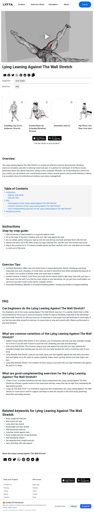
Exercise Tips (13, 198)
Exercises (36, 485)
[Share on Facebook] (8, 75)
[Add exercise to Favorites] (22, 102)
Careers (7, 497)
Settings (73, 506)
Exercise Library (37, 4)
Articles (35, 488)
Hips (17, 86)
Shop (34, 497)
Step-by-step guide (16, 195)
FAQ (7, 200)
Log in (85, 4)
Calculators (53, 4)
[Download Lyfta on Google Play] (55, 138)
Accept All (85, 506)
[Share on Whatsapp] (16, 75)
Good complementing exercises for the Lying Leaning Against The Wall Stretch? (40, 209)
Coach (35, 494)
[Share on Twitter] (12, 75)
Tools (34, 491)
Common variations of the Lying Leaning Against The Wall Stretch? (34, 206)
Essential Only (60, 506)
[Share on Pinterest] (20, 75)
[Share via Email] (4, 75)
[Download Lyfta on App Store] (39, 138)
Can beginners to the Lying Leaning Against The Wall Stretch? (32, 203)
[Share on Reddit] (25, 75)
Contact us (8, 485)
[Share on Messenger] (29, 75)
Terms (6, 491)
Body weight (20, 81)
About (66, 4)
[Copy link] (33, 74)
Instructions (10, 192)
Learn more (12, 507)
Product (21, 4)
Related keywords (13, 211)
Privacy (6, 488)
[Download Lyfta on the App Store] (68, 480)
